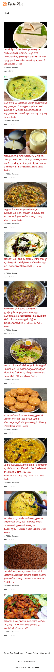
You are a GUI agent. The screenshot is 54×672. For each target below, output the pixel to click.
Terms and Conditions (13, 653)
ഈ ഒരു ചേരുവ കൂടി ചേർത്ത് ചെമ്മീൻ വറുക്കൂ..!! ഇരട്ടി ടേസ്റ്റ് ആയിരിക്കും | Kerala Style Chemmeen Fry (24, 624)
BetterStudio (33, 667)
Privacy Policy (32, 653)
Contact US (45, 653)
